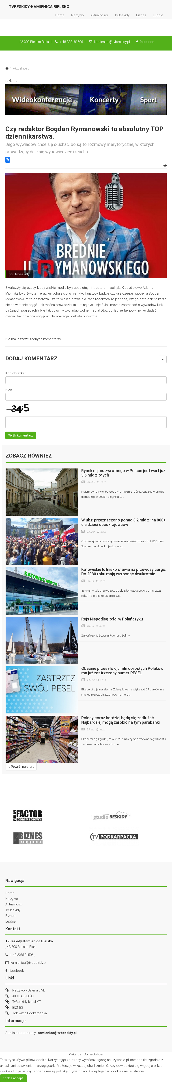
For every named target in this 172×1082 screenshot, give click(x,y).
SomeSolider (93, 1054)
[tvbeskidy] (86, 225)
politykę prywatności (71, 1071)
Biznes (141, 15)
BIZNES (17, 1008)
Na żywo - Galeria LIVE (28, 990)
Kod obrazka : (15, 373)
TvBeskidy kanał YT (26, 1002)
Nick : (9, 390)
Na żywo (77, 15)
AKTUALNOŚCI (23, 996)
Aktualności (99, 15)
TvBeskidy (121, 15)
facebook (146, 42)
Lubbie (158, 15)
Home (59, 15)
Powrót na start (22, 766)
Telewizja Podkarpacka (29, 1013)
